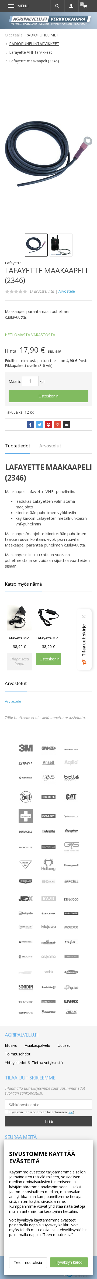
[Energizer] (71, 832)
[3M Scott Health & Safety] (26, 763)
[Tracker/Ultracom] (26, 1001)
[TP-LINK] (71, 988)
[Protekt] (26, 972)
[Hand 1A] (26, 868)
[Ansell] (48, 763)
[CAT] (71, 800)
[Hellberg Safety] (48, 869)
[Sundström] (48, 988)
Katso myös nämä (23, 584)
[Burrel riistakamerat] (48, 797)
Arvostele (67, 291)
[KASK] (48, 904)
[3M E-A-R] (48, 753)
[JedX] (26, 899)
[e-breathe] (48, 833)
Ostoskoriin (48, 396)
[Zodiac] (71, 1013)
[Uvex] (71, 1001)
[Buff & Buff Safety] (26, 802)
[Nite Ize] (71, 943)
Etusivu (11, 1045)
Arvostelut (50, 446)
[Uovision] (48, 1001)
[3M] (26, 750)
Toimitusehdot (17, 1054)
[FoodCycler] (26, 847)
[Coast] (48, 816)
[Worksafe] (26, 1012)
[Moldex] (71, 927)
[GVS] (71, 852)
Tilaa (48, 1121)
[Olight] (26, 957)
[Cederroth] (26, 821)
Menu (23, 5)
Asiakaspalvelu (37, 1045)
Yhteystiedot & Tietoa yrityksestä (34, 1062)
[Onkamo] (48, 957)
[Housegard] (26, 882)
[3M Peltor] (71, 748)
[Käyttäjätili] (71, 6)
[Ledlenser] (48, 913)
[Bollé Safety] (71, 783)
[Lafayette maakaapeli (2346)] (48, 153)
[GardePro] (48, 847)
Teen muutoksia (28, 1262)
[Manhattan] (26, 927)
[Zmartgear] (48, 1012)
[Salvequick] (71, 972)
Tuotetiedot (17, 446)
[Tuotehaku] (57, 6)
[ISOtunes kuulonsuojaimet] (48, 882)
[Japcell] (71, 885)
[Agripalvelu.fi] (50, 20)
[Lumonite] (71, 913)
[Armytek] (26, 778)
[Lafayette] (26, 913)
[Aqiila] (71, 764)
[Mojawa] (48, 932)
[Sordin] (26, 993)
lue (70, 1112)
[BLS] (48, 783)
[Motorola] (26, 941)
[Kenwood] (71, 899)
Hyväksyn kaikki (69, 1262)
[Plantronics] (71, 962)
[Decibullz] (71, 816)
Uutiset (64, 1045)
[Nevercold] (48, 943)
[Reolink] (48, 974)
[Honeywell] (71, 865)
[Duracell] (26, 831)
